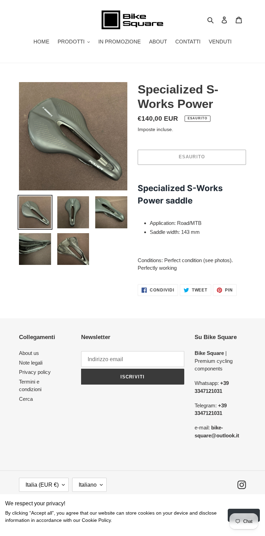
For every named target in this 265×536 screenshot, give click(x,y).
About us (29, 353)
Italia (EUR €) (42, 485)
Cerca (26, 399)
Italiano (88, 485)
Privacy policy (35, 372)
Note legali (30, 363)
